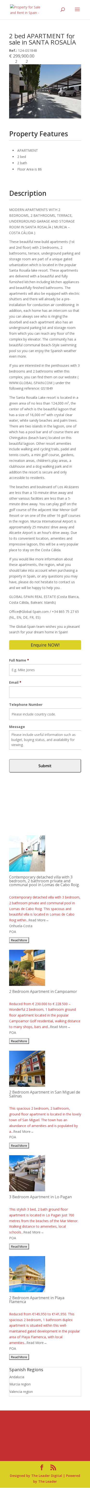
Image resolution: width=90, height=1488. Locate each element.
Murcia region (20, 1384)
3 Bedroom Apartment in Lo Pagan (40, 1197)
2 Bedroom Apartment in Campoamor (43, 991)
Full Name (19, 660)
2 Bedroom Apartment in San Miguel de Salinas (44, 1094)
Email (15, 682)
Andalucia (16, 1377)
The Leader (47, 1481)
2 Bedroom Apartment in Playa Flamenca (36, 1299)
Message (17, 727)
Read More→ (38, 920)
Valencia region (21, 1391)
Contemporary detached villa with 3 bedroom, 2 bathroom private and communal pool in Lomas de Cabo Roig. (44, 880)
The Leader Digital (46, 1475)
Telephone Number (25, 704)
